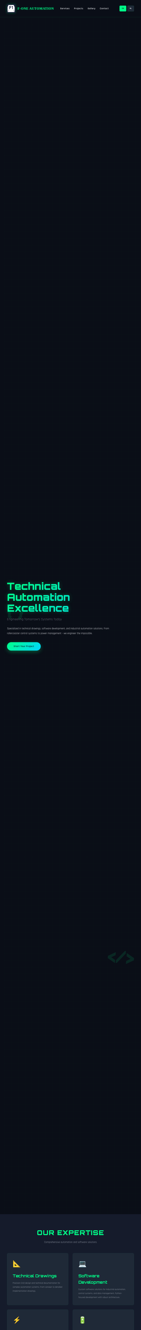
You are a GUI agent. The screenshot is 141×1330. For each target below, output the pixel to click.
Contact (104, 8)
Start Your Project (24, 646)
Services (65, 8)
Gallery (91, 8)
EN (123, 8)
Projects (78, 8)
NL (131, 8)
